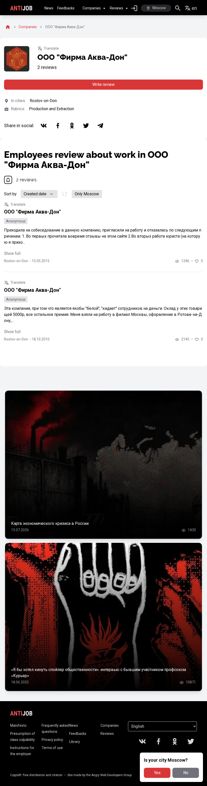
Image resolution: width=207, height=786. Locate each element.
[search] (178, 8)
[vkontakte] (43, 125)
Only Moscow (87, 193)
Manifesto (18, 725)
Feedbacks (65, 8)
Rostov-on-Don (43, 100)
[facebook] (57, 125)
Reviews (116, 8)
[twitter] (86, 125)
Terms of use (52, 748)
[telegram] (100, 125)
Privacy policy (52, 740)
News (48, 8)
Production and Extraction (51, 108)
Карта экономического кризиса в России (50, 523)
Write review (103, 84)
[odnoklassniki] (71, 125)
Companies (92, 8)
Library (74, 742)
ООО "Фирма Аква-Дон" (32, 212)
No (185, 772)
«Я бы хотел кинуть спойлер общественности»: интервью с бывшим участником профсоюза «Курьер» (98, 672)
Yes (157, 772)
